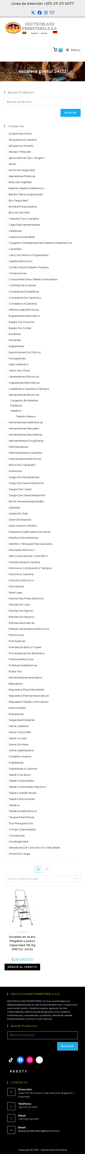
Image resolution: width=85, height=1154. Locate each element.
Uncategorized (18, 841)
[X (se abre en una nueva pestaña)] (33, 13)
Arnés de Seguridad (22, 170)
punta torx (15, 671)
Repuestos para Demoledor (27, 689)
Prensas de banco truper (25, 647)
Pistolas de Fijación (21, 610)
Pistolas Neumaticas (21, 622)
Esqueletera (16, 346)
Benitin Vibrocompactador (26, 194)
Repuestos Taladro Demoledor (29, 701)
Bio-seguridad (18, 200)
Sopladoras (16, 762)
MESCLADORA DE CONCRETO (28, 556)
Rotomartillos (17, 707)
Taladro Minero (26, 416)
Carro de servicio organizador (29, 255)
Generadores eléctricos (24, 376)
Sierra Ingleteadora (21, 750)
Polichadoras (17, 641)
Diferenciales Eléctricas (24, 309)
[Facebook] (20, 1059)
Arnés (12, 163)
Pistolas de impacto (21, 616)
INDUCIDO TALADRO (22, 464)
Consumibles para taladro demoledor (33, 279)
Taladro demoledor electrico (27, 786)
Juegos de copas (20, 489)
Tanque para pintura (21, 817)
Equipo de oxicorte (21, 321)
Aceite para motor (20, 133)
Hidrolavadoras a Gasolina (25, 452)
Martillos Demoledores (23, 537)
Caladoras (15, 230)
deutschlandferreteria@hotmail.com (39, 1130)
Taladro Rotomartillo (22, 799)
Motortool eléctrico (21, 580)
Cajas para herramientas (24, 224)
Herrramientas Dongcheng (26, 440)
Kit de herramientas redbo (26, 501)
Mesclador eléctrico (21, 549)
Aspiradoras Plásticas (22, 176)
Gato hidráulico (18, 364)
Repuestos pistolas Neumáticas (29, 695)
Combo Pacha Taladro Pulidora (29, 267)
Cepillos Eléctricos (20, 261)
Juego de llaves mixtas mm (26, 483)
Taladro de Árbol (19, 774)
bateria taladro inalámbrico (26, 188)
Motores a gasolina (21, 574)
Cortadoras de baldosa (24, 291)
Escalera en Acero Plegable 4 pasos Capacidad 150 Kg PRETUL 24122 (22, 943)
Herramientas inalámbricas (26, 422)
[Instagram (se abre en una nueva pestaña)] (46, 13)
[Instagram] (29, 1059)
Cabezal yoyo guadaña (24, 218)
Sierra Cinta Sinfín (20, 732)
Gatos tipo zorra (19, 370)
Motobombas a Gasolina (24, 562)
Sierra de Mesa (18, 744)
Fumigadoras (17, 358)
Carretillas (15, 248)
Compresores (17, 273)
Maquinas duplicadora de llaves (29, 531)
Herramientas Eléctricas (24, 394)
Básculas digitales (20, 182)
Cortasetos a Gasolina (23, 303)
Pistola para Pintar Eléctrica (26, 598)
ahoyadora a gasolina (23, 139)
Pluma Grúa (16, 634)
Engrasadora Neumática (24, 315)
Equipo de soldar (20, 328)
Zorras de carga (19, 853)
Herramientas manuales (24, 428)
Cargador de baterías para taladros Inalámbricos (40, 242)
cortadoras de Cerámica (25, 297)
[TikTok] (10, 1059)
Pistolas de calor (19, 604)
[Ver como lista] (46, 869)
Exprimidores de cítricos (25, 352)
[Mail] (39, 1059)
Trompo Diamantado (22, 829)
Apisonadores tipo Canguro (26, 157)
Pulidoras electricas (21, 659)
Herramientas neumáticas (25, 434)
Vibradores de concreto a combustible (34, 847)
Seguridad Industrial (21, 719)
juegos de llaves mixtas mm (27, 495)
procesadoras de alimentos (26, 653)
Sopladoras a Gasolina (23, 768)
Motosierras (16, 586)
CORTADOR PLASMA (22, 285)
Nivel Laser (16, 592)
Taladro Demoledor (21, 780)
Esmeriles (15, 340)
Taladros (15, 410)
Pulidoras (16, 405)
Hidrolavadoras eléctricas (25, 458)
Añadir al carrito (22, 966)
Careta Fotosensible (22, 236)
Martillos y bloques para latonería (30, 543)
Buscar (70, 112)
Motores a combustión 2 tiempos (30, 568)
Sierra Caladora (18, 726)
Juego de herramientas (24, 477)
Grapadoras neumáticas (24, 382)
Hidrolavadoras (18, 446)
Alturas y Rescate (20, 151)
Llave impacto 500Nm (23, 525)
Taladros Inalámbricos (23, 811)
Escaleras (15, 333)
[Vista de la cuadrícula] (38, 869)
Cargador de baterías (24, 400)
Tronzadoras (17, 835)
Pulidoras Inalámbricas (23, 665)
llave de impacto (20, 519)
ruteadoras (16, 714)
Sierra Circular (18, 738)
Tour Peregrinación (21, 823)
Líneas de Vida (18, 513)
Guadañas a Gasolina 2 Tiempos (29, 388)
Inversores (15, 471)
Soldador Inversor (20, 756)
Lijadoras (14, 507)
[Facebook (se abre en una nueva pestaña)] (39, 13)
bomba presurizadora (23, 206)
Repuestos (16, 683)
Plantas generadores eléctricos (29, 628)
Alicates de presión (21, 145)
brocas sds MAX (19, 212)
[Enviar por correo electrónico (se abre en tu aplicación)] (52, 13)
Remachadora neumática (25, 677)
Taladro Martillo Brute (22, 792)
